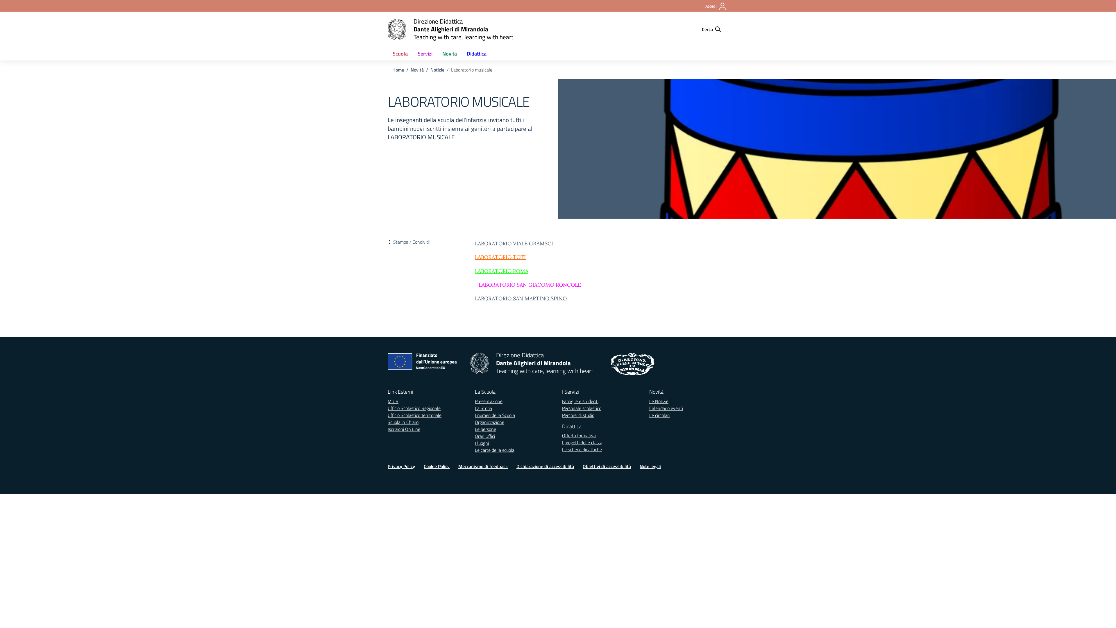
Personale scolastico (581, 408)
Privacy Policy (401, 466)
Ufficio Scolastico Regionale (414, 408)
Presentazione (488, 401)
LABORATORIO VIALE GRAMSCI (514, 243)
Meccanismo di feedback (483, 466)
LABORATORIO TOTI (500, 257)
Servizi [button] (425, 54)
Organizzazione (489, 422)
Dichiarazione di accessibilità (545, 466)
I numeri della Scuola (495, 415)
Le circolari (659, 415)
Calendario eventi (666, 408)
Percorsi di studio (578, 415)
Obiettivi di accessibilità (607, 466)
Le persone (485, 429)
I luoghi (482, 443)
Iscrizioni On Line (404, 429)
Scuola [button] (400, 54)
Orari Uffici (485, 436)
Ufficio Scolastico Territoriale (414, 415)
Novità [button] (449, 54)
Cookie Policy (437, 466)
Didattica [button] (477, 54)
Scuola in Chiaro (403, 422)
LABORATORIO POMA (501, 271)
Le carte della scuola (494, 450)
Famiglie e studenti (580, 401)
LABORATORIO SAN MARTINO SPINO (521, 298)
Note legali (650, 466)
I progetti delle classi (582, 442)
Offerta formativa (579, 435)
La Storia (483, 408)
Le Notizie (658, 401)
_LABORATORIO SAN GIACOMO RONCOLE (528, 284)
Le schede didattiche (582, 449)
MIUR (393, 401)
